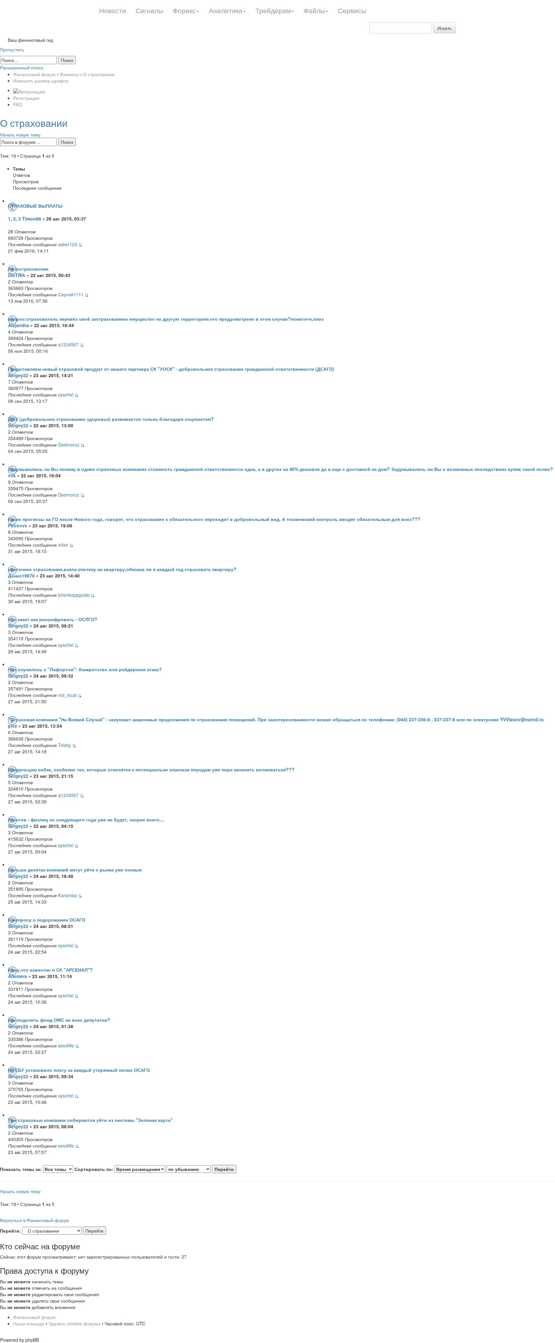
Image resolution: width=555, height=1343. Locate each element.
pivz (12, 726)
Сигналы (149, 10)
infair (63, 545)
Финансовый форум (34, 74)
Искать (444, 28)
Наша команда (28, 1323)
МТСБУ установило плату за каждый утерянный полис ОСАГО (79, 1070)
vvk (12, 475)
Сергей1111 (71, 294)
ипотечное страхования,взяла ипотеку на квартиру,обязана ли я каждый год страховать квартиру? (122, 569)
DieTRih (16, 275)
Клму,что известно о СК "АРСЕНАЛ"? (50, 969)
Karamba (67, 895)
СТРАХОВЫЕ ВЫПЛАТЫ (35, 206)
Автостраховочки (28, 268)
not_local (67, 695)
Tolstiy (64, 745)
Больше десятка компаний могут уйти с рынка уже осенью (75, 869)
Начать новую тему (20, 134)
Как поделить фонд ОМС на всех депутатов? (59, 1020)
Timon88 (31, 218)
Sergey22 (18, 375)
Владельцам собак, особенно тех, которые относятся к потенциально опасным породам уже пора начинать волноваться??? (151, 769)
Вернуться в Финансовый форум (34, 1220)
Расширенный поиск (21, 67)
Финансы (69, 74)
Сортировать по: (95, 1169)
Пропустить (12, 49)
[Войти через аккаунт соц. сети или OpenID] (29, 90)
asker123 (67, 244)
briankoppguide (74, 595)
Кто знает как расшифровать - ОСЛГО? (52, 619)
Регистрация (26, 98)
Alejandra (19, 325)
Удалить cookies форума (74, 1323)
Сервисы (352, 10)
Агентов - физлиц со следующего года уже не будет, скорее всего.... (86, 819)
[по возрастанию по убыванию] (201, 1169)
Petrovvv (17, 525)
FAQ (17, 104)
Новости (112, 10)
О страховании (99, 74)
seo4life (66, 1045)
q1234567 (68, 344)
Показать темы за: (21, 1169)
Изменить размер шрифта (40, 80)
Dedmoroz (68, 444)
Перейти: (10, 1230)
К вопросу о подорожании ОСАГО (46, 919)
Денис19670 (21, 575)
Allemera (17, 976)
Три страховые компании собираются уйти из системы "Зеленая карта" (90, 1120)
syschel (65, 394)
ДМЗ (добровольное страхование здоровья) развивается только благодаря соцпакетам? (111, 419)
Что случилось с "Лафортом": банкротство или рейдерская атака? (85, 669)
